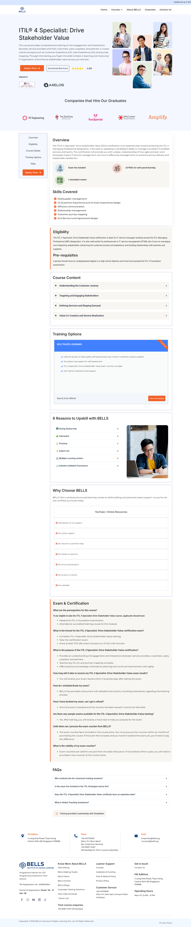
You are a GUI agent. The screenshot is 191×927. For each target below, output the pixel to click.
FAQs (33, 163)
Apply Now (31, 68)
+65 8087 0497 (88, 847)
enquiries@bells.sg (150, 838)
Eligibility (33, 144)
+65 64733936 (87, 838)
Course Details (33, 150)
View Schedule (157, 398)
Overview (33, 137)
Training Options (33, 157)
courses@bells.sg (149, 841)
